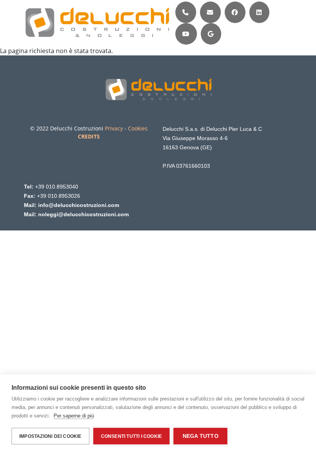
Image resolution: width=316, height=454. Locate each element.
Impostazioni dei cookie (50, 436)
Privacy (114, 128)
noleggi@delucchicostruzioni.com (83, 214)
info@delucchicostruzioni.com (78, 205)
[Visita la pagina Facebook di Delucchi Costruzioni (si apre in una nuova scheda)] (234, 12)
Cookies (138, 128)
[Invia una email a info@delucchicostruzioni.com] (210, 12)
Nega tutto (201, 436)
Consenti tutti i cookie (131, 436)
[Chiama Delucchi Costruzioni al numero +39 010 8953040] (185, 12)
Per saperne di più (74, 416)
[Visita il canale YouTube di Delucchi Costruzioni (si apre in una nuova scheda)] (185, 34)
